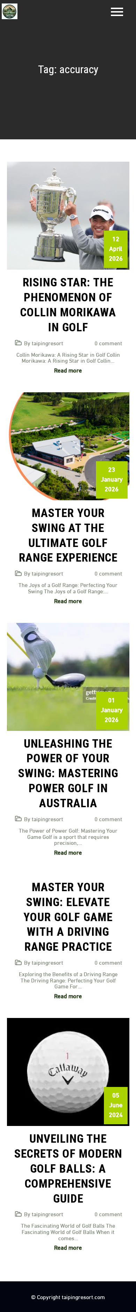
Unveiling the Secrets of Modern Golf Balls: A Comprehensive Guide (68, 1168)
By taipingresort (43, 343)
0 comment (108, 343)
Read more (68, 369)
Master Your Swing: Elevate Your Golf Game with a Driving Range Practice (68, 917)
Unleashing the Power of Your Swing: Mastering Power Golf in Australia (68, 773)
